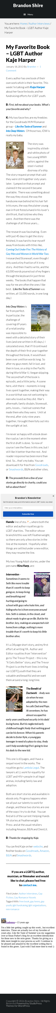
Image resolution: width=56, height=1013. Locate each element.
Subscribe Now (28, 514)
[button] (28, 498)
